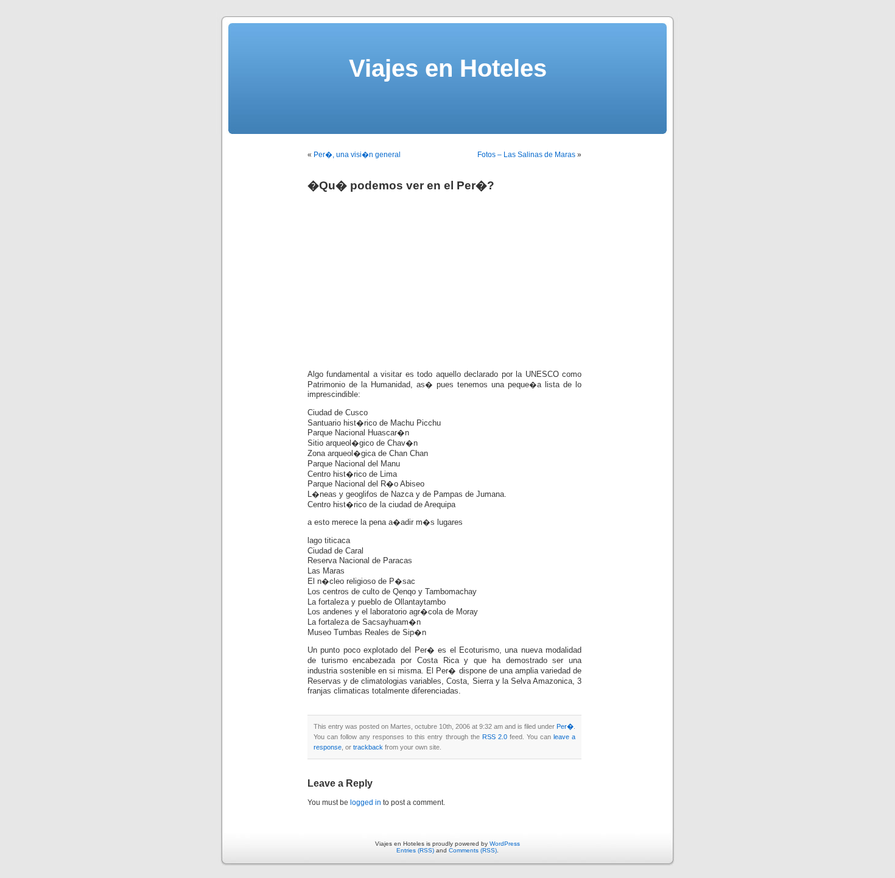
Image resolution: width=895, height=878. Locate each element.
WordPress (505, 843)
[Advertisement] (409, 276)
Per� (565, 726)
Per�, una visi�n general (357, 154)
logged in (365, 802)
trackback (368, 747)
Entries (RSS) (415, 850)
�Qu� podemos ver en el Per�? (400, 185)
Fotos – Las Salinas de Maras (526, 154)
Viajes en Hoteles (448, 68)
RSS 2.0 (494, 736)
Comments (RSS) (473, 850)
